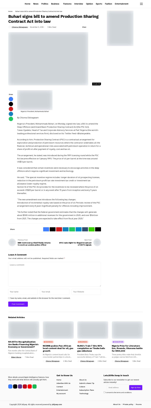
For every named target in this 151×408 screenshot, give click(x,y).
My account (61, 393)
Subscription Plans (86, 390)
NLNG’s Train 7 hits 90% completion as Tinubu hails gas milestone (91, 348)
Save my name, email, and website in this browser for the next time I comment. (40, 298)
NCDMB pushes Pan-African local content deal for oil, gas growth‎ (58, 348)
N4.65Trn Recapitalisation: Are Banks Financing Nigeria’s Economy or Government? (23, 344)
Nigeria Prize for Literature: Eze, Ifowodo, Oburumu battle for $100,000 (127, 348)
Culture (82, 387)
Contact (60, 387)
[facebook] (10, 386)
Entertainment (62, 390)
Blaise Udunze (16, 357)
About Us (82, 380)
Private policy (128, 404)
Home (10, 11)
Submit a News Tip (86, 383)
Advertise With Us (63, 383)
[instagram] (20, 386)
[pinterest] (25, 386)
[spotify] (34, 386)
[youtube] (30, 386)
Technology (83, 393)
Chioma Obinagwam (20, 27)
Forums (139, 404)
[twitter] (15, 386)
